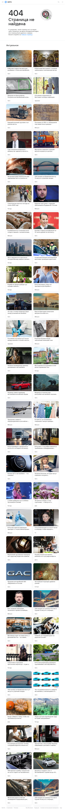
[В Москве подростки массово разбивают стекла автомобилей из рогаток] (19, 62)
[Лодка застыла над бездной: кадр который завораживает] (46, 711)
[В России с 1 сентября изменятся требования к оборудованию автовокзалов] (46, 441)
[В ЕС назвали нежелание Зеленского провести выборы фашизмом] (19, 603)
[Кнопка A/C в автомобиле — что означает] (19, 468)
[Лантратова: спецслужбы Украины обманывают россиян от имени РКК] (46, 738)
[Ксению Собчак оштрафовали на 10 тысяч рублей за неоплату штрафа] (46, 224)
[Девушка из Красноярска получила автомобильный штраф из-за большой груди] (19, 89)
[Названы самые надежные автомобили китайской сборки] (19, 387)
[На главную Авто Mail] (9, 2)
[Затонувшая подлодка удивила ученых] (46, 576)
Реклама (16, 807)
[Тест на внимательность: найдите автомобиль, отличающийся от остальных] (46, 684)
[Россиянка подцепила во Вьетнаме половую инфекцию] (46, 89)
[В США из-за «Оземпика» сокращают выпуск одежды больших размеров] (46, 414)
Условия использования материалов (49, 807)
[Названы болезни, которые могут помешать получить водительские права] (46, 468)
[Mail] (6, 2)
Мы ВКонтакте (29, 807)
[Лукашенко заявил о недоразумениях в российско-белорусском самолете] (19, 414)
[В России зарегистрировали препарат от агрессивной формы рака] (19, 522)
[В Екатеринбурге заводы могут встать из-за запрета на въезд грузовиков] (19, 441)
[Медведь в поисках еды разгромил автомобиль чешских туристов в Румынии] (46, 387)
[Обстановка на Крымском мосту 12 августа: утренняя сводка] (46, 170)
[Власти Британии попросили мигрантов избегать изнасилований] (46, 306)
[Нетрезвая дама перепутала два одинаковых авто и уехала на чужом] (19, 170)
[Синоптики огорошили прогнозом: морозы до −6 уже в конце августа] (19, 657)
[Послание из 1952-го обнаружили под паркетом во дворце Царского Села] (46, 116)
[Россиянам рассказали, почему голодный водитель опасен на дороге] (19, 738)
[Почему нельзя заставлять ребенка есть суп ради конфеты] (46, 549)
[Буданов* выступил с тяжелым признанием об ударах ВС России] (46, 197)
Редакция (36, 807)
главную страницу (26, 34)
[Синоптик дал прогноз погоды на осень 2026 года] (19, 197)
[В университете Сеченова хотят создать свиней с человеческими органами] (19, 224)
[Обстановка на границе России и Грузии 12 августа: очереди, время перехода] (46, 603)
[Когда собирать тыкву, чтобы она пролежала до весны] (19, 711)
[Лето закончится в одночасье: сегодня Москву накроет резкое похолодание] (19, 251)
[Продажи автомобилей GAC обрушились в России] (19, 576)
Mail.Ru (3, 807)
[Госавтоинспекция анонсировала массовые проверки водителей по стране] (46, 251)
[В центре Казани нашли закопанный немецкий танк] (46, 333)
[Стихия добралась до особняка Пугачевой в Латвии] (19, 495)
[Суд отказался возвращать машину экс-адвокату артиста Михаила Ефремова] (19, 143)
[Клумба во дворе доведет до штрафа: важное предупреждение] (19, 278)
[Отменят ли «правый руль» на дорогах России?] (46, 630)
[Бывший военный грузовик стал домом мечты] (19, 116)
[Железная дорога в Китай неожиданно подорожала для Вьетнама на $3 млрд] (19, 792)
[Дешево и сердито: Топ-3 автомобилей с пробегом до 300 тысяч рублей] (46, 765)
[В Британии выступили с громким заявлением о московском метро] (46, 62)
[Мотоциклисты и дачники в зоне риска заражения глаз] (46, 360)
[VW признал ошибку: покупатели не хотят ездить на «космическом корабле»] (19, 765)
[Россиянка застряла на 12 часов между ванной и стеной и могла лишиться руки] (19, 333)
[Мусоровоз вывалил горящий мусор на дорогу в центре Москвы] (46, 143)
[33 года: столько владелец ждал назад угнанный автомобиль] (19, 306)
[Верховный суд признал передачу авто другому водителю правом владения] (19, 549)
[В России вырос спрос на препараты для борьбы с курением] (46, 278)
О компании (9, 807)
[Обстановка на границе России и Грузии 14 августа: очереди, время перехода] (46, 792)
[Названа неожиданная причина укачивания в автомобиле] (19, 360)
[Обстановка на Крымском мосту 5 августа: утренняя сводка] (19, 684)
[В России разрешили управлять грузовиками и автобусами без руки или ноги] (46, 657)
